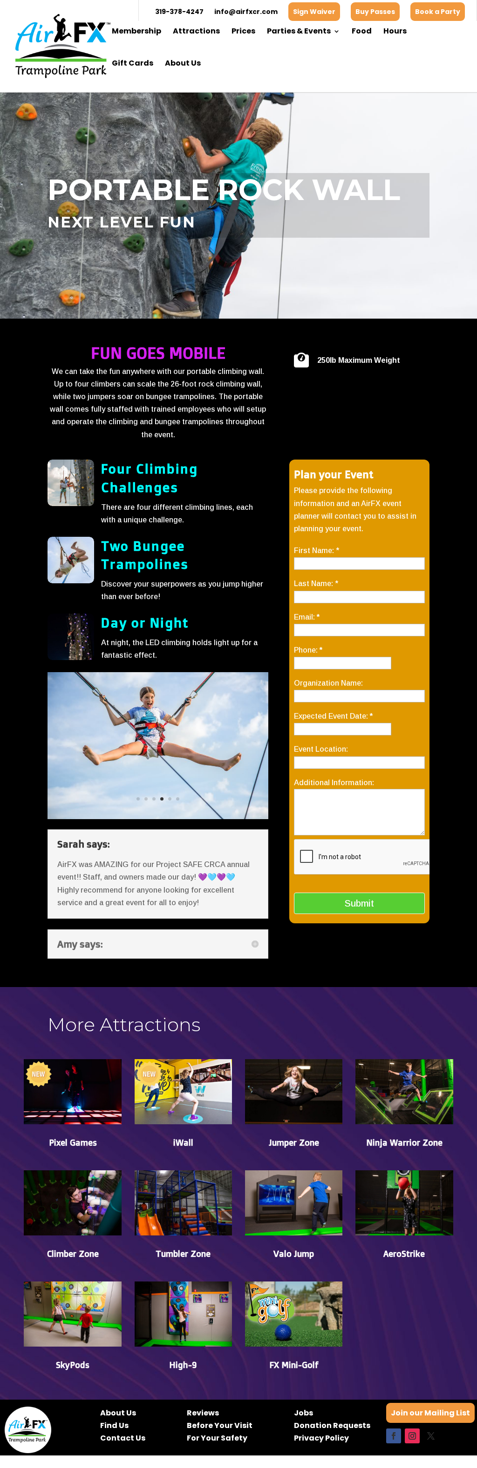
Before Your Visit (219, 1425)
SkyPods (72, 1365)
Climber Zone (73, 1253)
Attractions (196, 32)
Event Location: (321, 749)
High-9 (183, 1365)
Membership (136, 32)
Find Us (114, 1425)
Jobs (303, 1413)
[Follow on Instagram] (412, 1435)
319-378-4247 (179, 11)
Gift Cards (132, 64)
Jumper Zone (294, 1142)
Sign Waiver (314, 11)
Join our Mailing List (430, 1413)
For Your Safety (217, 1438)
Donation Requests (332, 1425)
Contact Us (122, 1438)
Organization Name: (328, 683)
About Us (183, 64)
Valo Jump (293, 1253)
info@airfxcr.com (246, 11)
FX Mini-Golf (293, 1365)
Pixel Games (73, 1142)
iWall (183, 1142)
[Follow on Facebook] (393, 1435)
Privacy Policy (321, 1438)
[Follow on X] (430, 1435)
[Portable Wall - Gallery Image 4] (158, 817)
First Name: (316, 550)
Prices (243, 32)
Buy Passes (375, 11)
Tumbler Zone (183, 1253)
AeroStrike (404, 1253)
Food (362, 32)
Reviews (203, 1413)
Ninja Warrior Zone (404, 1142)
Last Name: (316, 583)
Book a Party (437, 11)
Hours (395, 32)
